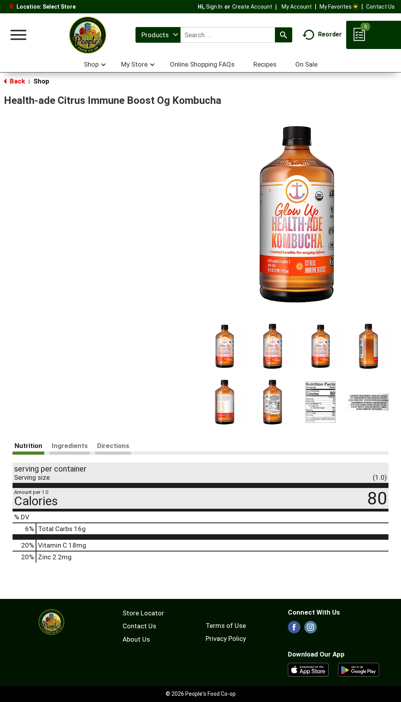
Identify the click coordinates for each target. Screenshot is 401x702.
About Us (136, 639)
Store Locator (143, 613)
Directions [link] (113, 446)
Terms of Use (226, 625)
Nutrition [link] (28, 446)
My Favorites (336, 7)
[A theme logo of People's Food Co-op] (87, 34)
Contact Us (380, 7)
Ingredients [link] (70, 446)
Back (16, 81)
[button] (224, 346)
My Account (297, 7)
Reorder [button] (330, 34)
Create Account (252, 7)
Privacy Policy (226, 638)
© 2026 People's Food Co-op (201, 694)
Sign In (214, 7)
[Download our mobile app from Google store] (358, 669)
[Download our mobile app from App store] (308, 669)
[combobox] (158, 35)
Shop (41, 81)
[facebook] (294, 629)
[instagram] (310, 629)
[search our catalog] (283, 34)
